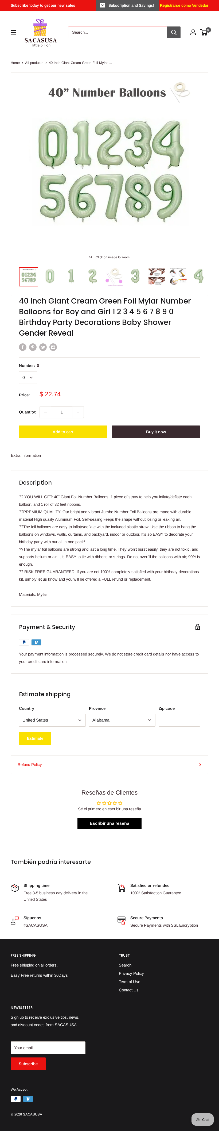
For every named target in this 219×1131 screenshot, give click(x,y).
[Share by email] (53, 347)
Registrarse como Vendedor (183, 5)
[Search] (174, 32)
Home (15, 63)
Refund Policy (30, 764)
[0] (204, 32)
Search (125, 965)
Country (26, 708)
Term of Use (129, 981)
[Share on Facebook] (22, 347)
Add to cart (63, 432)
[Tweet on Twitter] (43, 347)
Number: (29, 365)
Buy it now (156, 432)
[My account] (193, 32)
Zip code (167, 708)
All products (34, 63)
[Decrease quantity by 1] (45, 412)
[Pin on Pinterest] (33, 347)
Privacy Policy (131, 973)
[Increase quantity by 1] (78, 412)
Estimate (35, 738)
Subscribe (28, 1063)
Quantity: (27, 412)
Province (97, 708)
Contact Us (129, 990)
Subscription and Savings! (131, 5)
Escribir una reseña (109, 823)
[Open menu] (13, 32)
